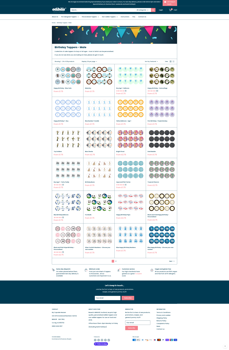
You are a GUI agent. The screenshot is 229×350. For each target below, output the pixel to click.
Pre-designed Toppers (69, 17)
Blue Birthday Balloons (61, 215)
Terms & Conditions (163, 312)
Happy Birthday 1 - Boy (61, 121)
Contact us (161, 329)
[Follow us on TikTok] (109, 340)
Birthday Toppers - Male (64, 23)
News (158, 326)
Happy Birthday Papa (123, 215)
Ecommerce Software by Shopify (61, 339)
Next (170, 261)
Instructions (125, 17)
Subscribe (127, 298)
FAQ (133, 17)
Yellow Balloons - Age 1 (123, 121)
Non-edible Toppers (109, 17)
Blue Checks (89, 151)
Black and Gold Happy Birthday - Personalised (158, 216)
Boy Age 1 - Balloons (122, 88)
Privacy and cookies (163, 315)
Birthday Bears (90, 182)
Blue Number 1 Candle (92, 121)
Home (53, 23)
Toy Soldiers (58, 151)
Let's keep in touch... (171, 3)
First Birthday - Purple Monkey (157, 121)
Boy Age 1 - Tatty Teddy (61, 182)
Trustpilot (138, 274)
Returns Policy (161, 321)
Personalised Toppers (89, 17)
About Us (55, 17)
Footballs (88, 215)
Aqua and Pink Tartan (123, 182)
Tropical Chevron (153, 182)
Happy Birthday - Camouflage (157, 88)
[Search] (153, 10)
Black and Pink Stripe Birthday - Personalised (64, 248)
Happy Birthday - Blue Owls (62, 88)
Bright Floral (120, 151)
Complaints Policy (163, 323)
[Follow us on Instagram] (102, 340)
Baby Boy (88, 88)
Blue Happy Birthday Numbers (126, 247)
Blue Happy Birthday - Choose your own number (160, 248)
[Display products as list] (173, 61)
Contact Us (142, 17)
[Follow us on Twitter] (98, 340)
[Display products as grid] (170, 61)
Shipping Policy (162, 318)
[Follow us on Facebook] (95, 340)
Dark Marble (152, 151)
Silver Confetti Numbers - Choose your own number (97, 248)
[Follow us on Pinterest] (105, 340)
